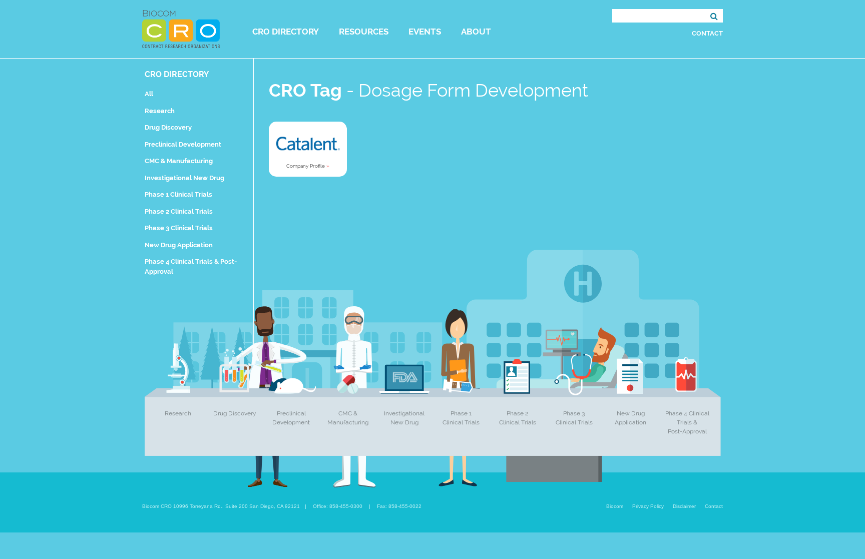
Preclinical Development (183, 144)
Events (424, 32)
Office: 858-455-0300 (337, 506)
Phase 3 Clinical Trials (179, 228)
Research (160, 111)
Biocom (614, 506)
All (149, 94)
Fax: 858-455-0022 (399, 506)
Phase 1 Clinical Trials (178, 194)
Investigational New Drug (184, 178)
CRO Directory (285, 32)
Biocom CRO (181, 29)
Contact (707, 33)
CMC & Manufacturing (179, 161)
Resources (363, 32)
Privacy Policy (648, 506)
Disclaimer (684, 506)
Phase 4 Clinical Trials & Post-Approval (687, 422)
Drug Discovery (168, 127)
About (476, 32)
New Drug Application (179, 245)
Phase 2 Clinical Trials (179, 211)
